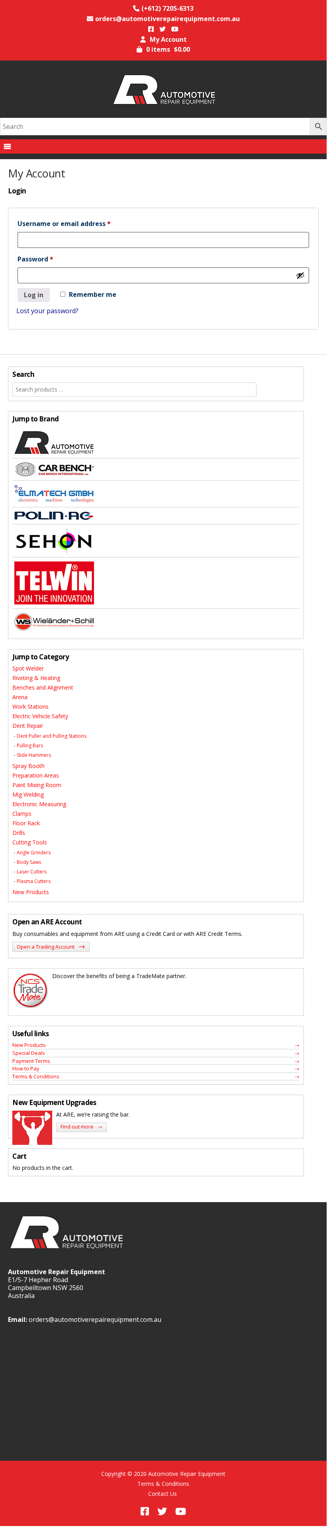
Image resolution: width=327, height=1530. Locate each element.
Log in (33, 294)
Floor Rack (26, 823)
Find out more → (81, 1126)
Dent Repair (27, 725)
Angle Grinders (34, 852)
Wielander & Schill (156, 622)
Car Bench (156, 469)
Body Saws (29, 862)
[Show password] (300, 275)
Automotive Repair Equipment (156, 442)
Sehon (156, 540)
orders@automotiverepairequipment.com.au (95, 1319)
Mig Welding (28, 794)
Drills (18, 832)
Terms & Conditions (35, 1076)
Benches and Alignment (42, 687)
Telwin (156, 583)
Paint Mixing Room (36, 785)
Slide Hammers (34, 755)
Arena (19, 697)
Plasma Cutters (34, 881)
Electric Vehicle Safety (40, 716)
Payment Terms (31, 1060)
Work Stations (30, 706)
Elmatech (156, 494)
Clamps (21, 813)
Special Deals (28, 1052)
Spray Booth (28, 766)
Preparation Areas (35, 775)
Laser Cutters (32, 871)
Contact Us (162, 1493)
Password (50, 258)
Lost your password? (47, 310)
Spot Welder (28, 668)
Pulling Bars (30, 745)
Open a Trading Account (51, 946)
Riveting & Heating (36, 678)
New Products (30, 892)
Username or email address (78, 223)
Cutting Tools (29, 842)
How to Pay (25, 1068)
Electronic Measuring (39, 804)
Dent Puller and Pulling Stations (51, 736)
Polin (156, 515)
